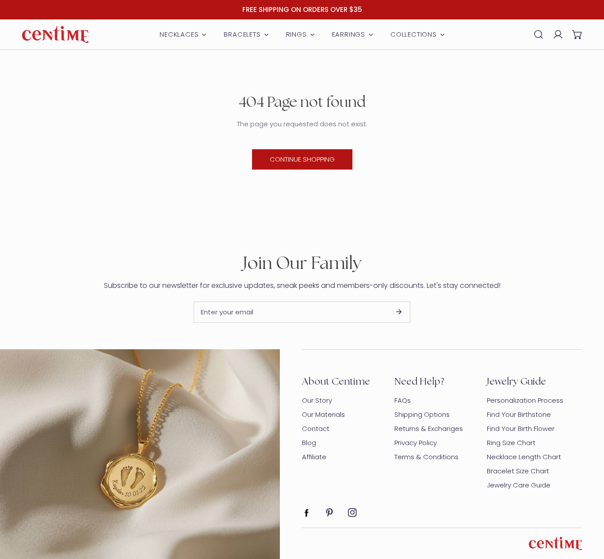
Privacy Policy (415, 442)
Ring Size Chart (511, 442)
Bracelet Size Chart (518, 471)
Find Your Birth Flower (520, 428)
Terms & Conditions (426, 456)
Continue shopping (302, 159)
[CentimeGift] (55, 34)
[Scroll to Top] (588, 512)
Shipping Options (422, 414)
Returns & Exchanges (428, 428)
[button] (577, 34)
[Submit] (398, 312)
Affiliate (314, 456)
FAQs (402, 400)
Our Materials (323, 414)
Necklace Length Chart (524, 456)
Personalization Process (525, 400)
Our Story (317, 400)
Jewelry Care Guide (518, 485)
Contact (315, 428)
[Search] (538, 34)
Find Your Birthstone (519, 414)
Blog (309, 442)
